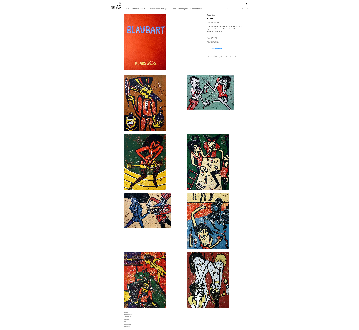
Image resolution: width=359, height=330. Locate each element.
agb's (125, 321)
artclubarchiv (127, 316)
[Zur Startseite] (116, 9)
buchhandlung (128, 314)
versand (126, 319)
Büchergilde (183, 9)
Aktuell (127, 9)
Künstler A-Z (139, 9)
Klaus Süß (211, 15)
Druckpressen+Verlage (158, 9)
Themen (173, 9)
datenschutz (127, 324)
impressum (127, 326)
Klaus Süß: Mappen (228, 56)
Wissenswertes (196, 9)
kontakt (126, 312)
